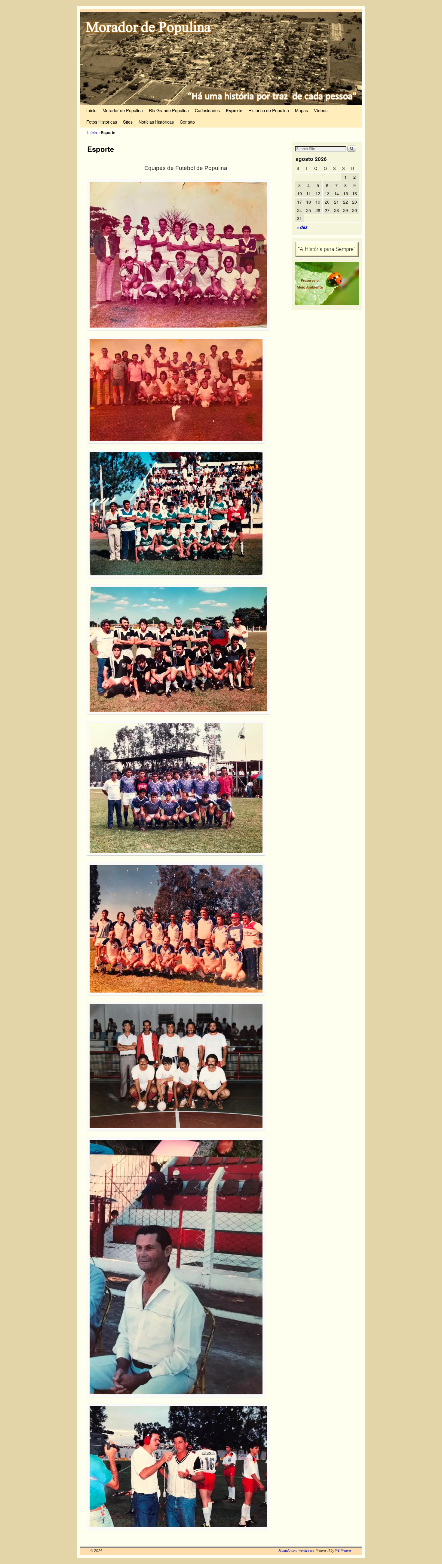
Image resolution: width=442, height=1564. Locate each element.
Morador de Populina (123, 110)
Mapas (301, 110)
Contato (187, 122)
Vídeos (320, 110)
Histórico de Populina (268, 110)
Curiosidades (207, 110)
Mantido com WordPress (296, 1516)
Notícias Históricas (156, 122)
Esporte (234, 110)
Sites (128, 122)
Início (91, 110)
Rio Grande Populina (169, 110)
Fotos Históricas (101, 122)
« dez (301, 227)
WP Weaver (343, 1516)
